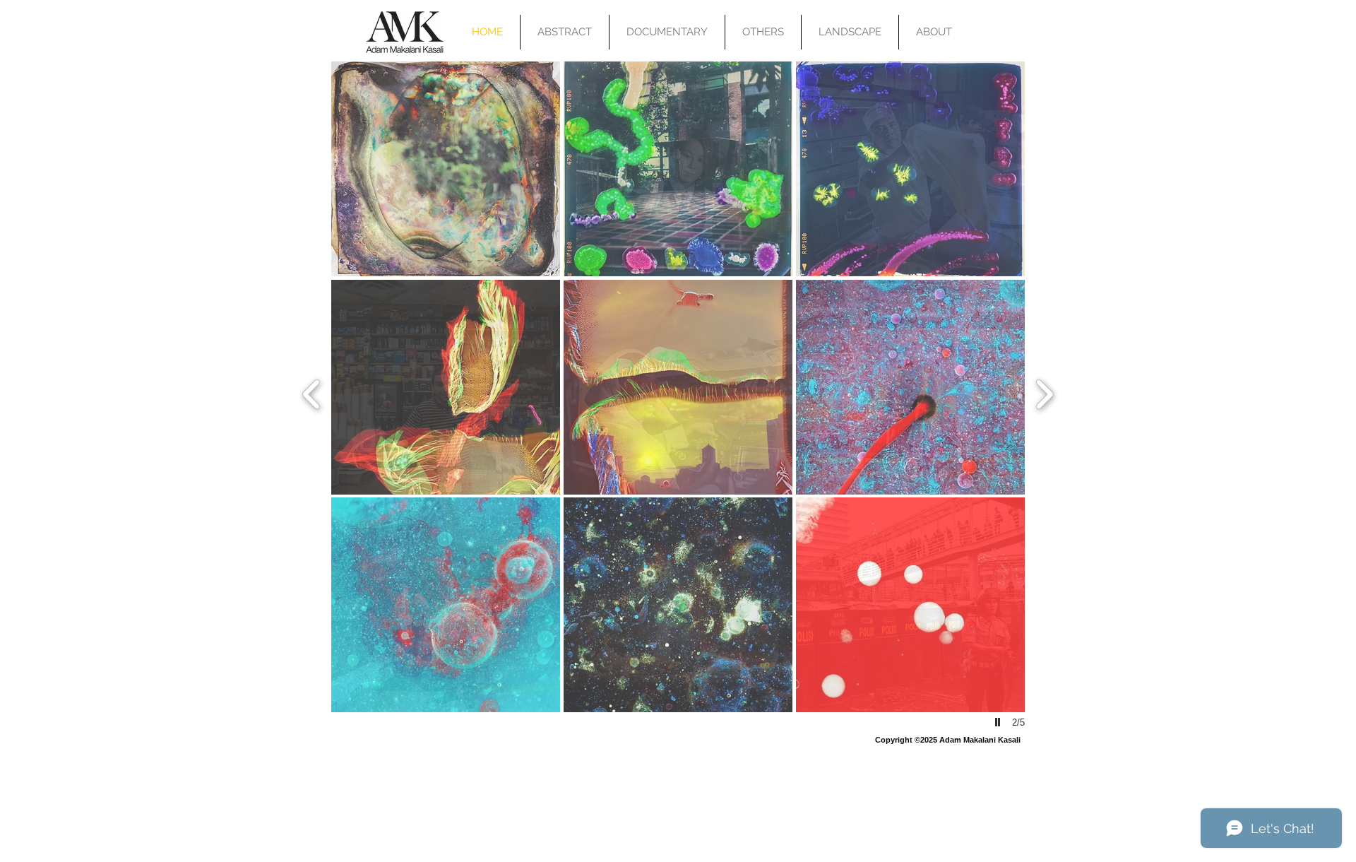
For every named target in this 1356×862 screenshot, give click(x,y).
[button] (445, 168)
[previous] (312, 392)
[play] (999, 722)
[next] (1044, 392)
